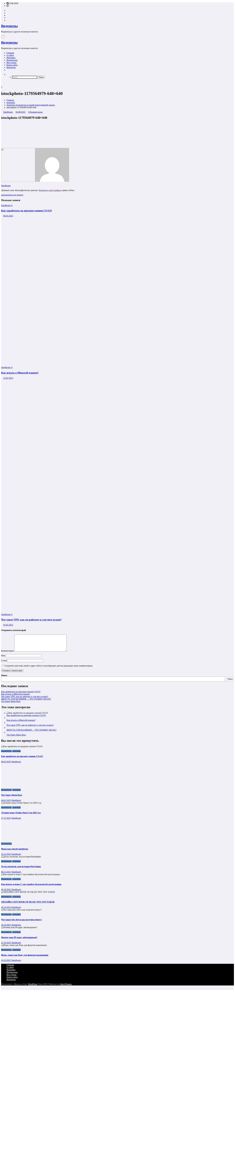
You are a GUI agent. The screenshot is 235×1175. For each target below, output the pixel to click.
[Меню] (3, 36)
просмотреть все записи (12, 195)
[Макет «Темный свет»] (2, 82)
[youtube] (7, 20)
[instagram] (7, 18)
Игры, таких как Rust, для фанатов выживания (24, 955)
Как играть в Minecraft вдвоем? (20, 372)
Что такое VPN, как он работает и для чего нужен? (31, 619)
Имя (3, 655)
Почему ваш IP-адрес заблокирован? (19, 937)
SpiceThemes (66, 984)
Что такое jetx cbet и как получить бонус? (21, 919)
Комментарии (7, 651)
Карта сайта (12, 65)
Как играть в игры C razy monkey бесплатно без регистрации (31, 884)
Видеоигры (9, 26)
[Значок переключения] (2, 84)
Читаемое (11, 58)
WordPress (32, 984)
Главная (10, 53)
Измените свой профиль (50, 190)
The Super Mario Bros (10, 701)
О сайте (10, 55)
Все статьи (11, 62)
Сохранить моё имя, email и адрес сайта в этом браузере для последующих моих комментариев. (48, 666)
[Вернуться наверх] (2, 989)
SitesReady (8, 112)
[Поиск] (7, 74)
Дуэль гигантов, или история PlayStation (21, 866)
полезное (16, 751)
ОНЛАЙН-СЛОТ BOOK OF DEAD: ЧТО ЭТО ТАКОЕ (28, 902)
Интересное (12, 60)
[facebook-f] (7, 10)
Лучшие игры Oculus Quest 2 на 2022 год (21, 813)
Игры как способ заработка (14, 849)
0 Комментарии (35, 112)
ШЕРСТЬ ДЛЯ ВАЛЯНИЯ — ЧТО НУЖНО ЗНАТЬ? (26, 699)
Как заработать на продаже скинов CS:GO (26, 210)
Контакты (11, 67)
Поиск (4, 675)
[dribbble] (7, 15)
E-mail (4, 660)
